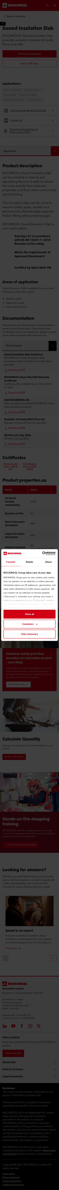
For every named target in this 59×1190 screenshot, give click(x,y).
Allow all (29, 614)
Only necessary (29, 634)
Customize (28, 624)
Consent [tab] (10, 561)
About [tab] (48, 561)
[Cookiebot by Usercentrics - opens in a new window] (42, 553)
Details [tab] (29, 561)
